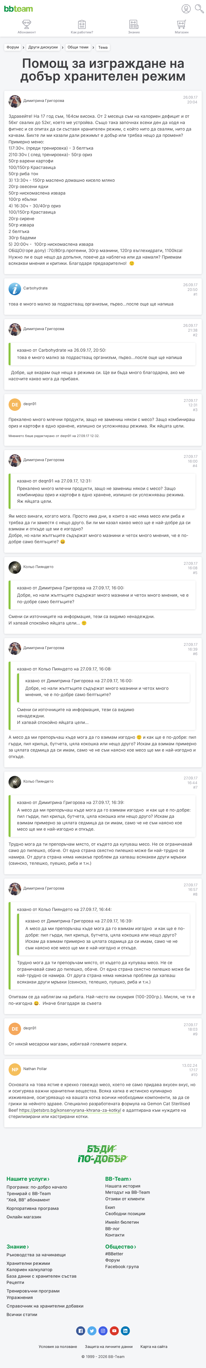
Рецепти (15, 1282)
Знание (16, 1246)
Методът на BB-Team (127, 1192)
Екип (110, 1207)
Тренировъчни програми (33, 1290)
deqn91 (29, 404)
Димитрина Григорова (43, 100)
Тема (103, 47)
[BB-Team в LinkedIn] (125, 1330)
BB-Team (117, 1178)
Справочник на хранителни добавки (45, 1306)
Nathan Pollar (35, 1069)
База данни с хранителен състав (42, 1276)
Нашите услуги (27, 1178)
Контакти (114, 1234)
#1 (195, 294)
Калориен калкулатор (30, 1269)
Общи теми (78, 47)
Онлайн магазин (24, 1216)
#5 (195, 573)
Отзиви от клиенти (124, 1198)
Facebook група (122, 1266)
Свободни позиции (125, 1213)
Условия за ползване (58, 1346)
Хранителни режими (28, 1263)
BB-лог (112, 1228)
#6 (195, 654)
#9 (195, 1034)
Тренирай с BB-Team (29, 1193)
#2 (195, 335)
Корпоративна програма (33, 1208)
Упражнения (20, 1297)
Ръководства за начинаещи (36, 1254)
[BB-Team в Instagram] (103, 1330)
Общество (119, 1246)
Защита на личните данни (109, 1346)
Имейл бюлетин (122, 1222)
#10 (194, 1075)
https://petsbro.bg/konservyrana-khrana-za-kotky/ (70, 1110)
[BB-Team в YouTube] (114, 1330)
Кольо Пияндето (38, 567)
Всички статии (22, 1314)
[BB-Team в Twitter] (91, 1330)
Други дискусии (43, 47)
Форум (13, 47)
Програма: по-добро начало (37, 1187)
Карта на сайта (153, 1346)
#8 (195, 894)
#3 (195, 410)
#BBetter (114, 1253)
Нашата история (122, 1186)
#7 (195, 787)
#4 (195, 466)
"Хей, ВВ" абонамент (28, 1199)
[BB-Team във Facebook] (80, 1330)
